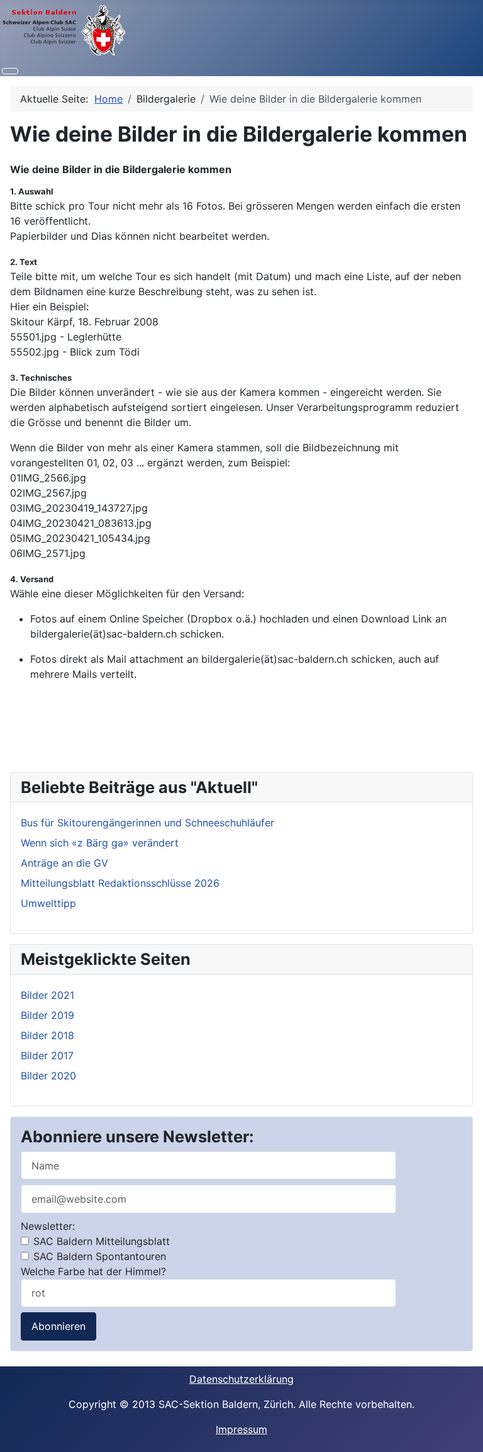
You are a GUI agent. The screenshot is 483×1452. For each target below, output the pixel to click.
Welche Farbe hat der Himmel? (93, 1271)
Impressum (241, 1429)
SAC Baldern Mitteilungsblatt (100, 1241)
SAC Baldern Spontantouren (98, 1256)
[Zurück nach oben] (467, 1436)
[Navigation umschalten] (10, 71)
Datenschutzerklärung (241, 1379)
